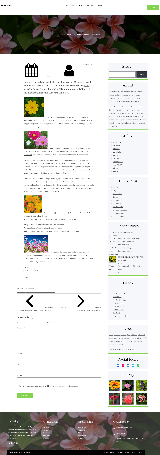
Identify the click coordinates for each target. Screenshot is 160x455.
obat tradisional (112, 341)
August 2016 (117, 165)
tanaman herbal (116, 345)
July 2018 (116, 149)
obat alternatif (133, 338)
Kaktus (115, 197)
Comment (21, 328)
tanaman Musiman (30, 288)
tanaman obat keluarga (121, 349)
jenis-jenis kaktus (132, 335)
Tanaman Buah (118, 203)
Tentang (116, 313)
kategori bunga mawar (118, 338)
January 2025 (117, 142)
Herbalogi (6, 5)
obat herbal (141, 338)
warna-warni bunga (49, 292)
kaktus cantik (141, 335)
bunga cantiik (21, 292)
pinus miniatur (46, 258)
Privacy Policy (118, 303)
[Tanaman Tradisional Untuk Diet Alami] (112, 271)
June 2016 (116, 171)
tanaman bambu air (138, 341)
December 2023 (118, 146)
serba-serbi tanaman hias (124, 341)
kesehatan (127, 338)
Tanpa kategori (118, 216)
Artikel (115, 187)
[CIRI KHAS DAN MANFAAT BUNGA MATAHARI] (112, 260)
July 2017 (116, 155)
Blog (114, 191)
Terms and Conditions (121, 316)
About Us (116, 290)
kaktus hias (111, 338)
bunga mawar (117, 335)
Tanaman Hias (21, 288)
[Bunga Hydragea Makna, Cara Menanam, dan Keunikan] (112, 241)
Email (19, 364)
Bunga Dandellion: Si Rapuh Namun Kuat (124, 232)
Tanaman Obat (118, 213)
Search (141, 74)
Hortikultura (117, 194)
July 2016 (116, 168)
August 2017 (117, 152)
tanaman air (117, 200)
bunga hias (111, 335)
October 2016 (118, 162)
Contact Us (117, 297)
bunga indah (29, 292)
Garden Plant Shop (14, 453)
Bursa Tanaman (119, 293)
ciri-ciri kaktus (123, 335)
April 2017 (116, 158)
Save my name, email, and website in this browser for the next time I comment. (48, 386)
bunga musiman (38, 292)
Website (20, 375)
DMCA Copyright (119, 300)
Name (19, 354)
